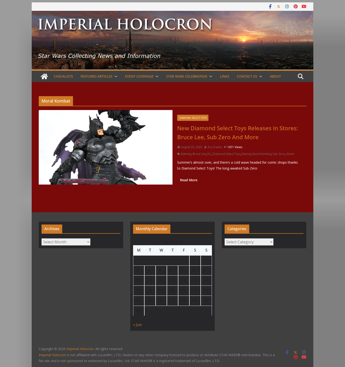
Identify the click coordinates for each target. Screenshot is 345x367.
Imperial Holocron (52, 355)
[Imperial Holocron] (172, 14)
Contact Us (247, 76)
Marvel (246, 154)
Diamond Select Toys (193, 117)
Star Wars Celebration (186, 76)
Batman (186, 154)
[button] (115, 76)
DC (209, 154)
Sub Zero (279, 154)
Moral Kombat (261, 154)
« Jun (137, 324)
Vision (290, 154)
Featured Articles (96, 76)
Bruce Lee (199, 154)
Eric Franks (215, 147)
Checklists (63, 76)
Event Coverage (139, 76)
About (275, 76)
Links (224, 76)
